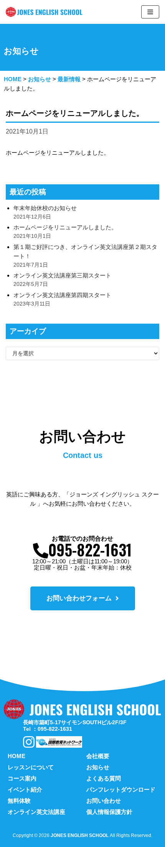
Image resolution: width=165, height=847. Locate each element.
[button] (82, 598)
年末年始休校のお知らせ (45, 208)
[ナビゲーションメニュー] (150, 11)
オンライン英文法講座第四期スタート (62, 295)
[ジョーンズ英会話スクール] (46, 12)
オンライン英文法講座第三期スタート (62, 275)
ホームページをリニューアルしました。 (65, 227)
